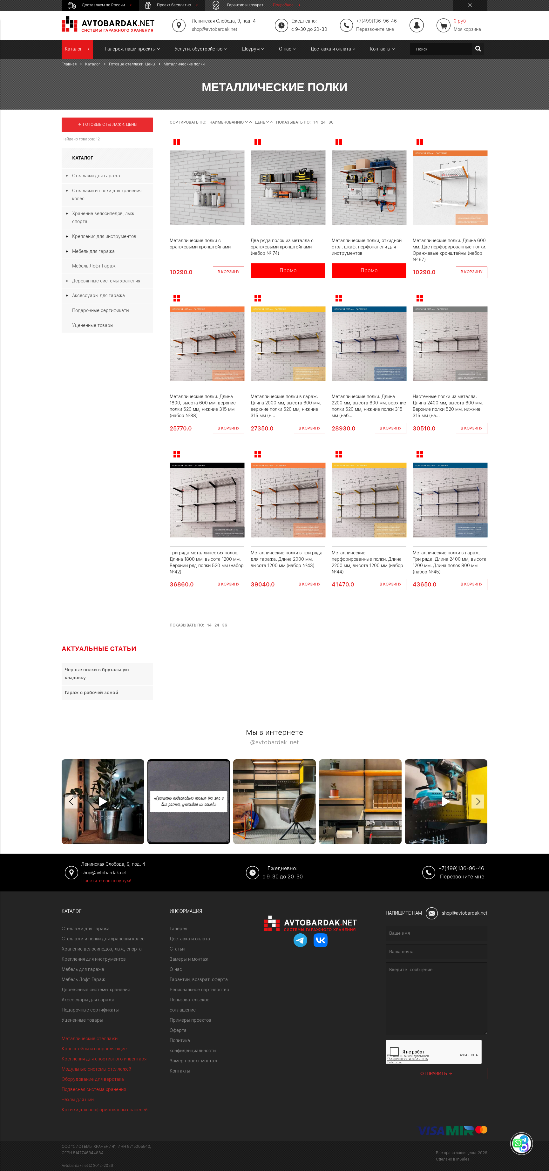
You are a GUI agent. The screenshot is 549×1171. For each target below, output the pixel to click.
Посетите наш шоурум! (106, 880)
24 (323, 122)
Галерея (178, 928)
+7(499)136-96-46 (461, 868)
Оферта (178, 1030)
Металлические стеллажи (90, 1038)
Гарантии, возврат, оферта (199, 979)
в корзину (229, 272)
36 (331, 122)
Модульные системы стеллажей (96, 1069)
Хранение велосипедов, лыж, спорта (104, 217)
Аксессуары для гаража (98, 295)
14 (316, 122)
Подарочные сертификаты (100, 310)
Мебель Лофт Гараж (94, 265)
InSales (462, 1159)
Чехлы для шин (78, 1099)
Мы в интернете (274, 737)
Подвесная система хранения (94, 1089)
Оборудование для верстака (93, 1079)
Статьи (177, 948)
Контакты (180, 1070)
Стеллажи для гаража (96, 175)
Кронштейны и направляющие (94, 1048)
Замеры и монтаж (189, 959)
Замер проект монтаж (194, 1060)
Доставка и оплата (190, 938)
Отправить (434, 1073)
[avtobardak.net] (108, 30)
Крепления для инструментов (104, 236)
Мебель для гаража (93, 251)
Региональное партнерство (199, 989)
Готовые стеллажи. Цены (109, 124)
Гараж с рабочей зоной (91, 692)
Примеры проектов (190, 1020)
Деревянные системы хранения (106, 280)
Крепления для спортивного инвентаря (104, 1058)
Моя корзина (467, 25)
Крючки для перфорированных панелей (104, 1109)
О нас (176, 969)
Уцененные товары (92, 325)
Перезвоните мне (375, 29)
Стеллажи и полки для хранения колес (106, 194)
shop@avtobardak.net (214, 29)
